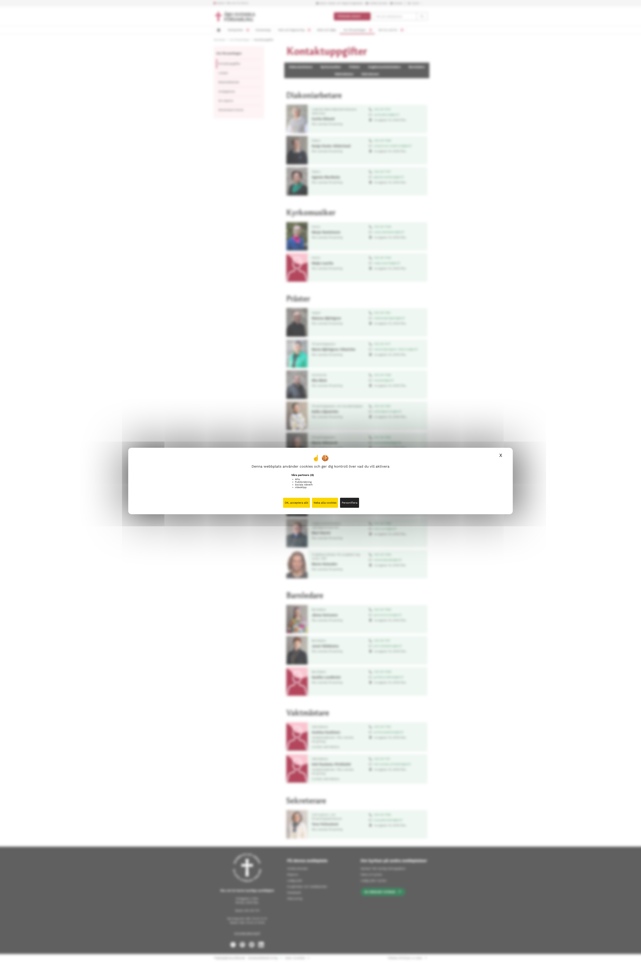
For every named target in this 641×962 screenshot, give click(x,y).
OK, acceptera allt (296, 502)
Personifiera (349, 502)
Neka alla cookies (325, 502)
